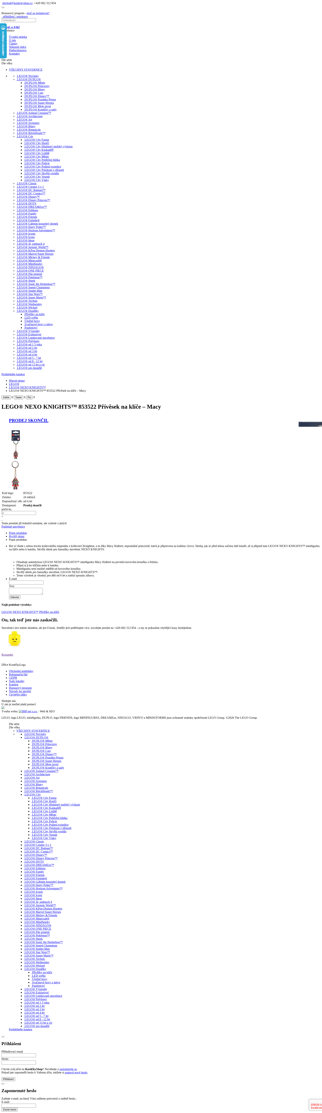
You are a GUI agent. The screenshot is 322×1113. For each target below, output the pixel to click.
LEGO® (14, 384)
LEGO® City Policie (37, 163)
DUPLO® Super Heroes (39, 102)
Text (11, 586)
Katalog (13, 684)
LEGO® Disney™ (28, 196)
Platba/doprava (17, 50)
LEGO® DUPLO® (29, 79)
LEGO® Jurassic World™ (32, 247)
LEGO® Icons (26, 237)
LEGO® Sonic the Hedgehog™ (36, 284)
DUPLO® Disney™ (37, 96)
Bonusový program (20, 687)
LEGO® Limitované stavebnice (36, 337)
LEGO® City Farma (37, 139)
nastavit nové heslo (76, 1072)
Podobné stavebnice (13, 526)
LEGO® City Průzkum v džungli (44, 170)
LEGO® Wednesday (29, 304)
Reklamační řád (18, 674)
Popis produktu (18, 533)
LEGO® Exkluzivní (29, 334)
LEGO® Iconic (26, 233)
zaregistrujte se (68, 1069)
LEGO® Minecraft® (29, 260)
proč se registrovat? (38, 13)
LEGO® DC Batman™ (31, 190)
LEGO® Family (27, 213)
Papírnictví (31, 327)
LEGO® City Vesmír (37, 176)
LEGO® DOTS (26, 203)
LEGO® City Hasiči (37, 143)
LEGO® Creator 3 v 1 (30, 186)
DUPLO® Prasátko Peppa (40, 99)
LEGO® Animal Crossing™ (34, 112)
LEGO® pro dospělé (29, 368)
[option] (61, 445)
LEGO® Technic (27, 300)
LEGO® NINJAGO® (30, 267)
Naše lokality (16, 681)
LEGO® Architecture (30, 116)
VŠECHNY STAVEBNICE (25, 69)
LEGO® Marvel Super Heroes (35, 253)
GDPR (13, 677)
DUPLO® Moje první (38, 106)
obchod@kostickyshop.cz (17, 3)
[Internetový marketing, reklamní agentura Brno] (28, 711)
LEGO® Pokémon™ (29, 277)
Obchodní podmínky (21, 671)
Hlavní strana (17, 380)
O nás (12, 40)
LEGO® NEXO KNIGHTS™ (27, 387)
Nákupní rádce (17, 46)
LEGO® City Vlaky (37, 180)
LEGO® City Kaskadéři (39, 149)
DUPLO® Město (35, 82)
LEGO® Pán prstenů (29, 274)
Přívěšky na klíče (35, 314)
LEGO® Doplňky (28, 310)
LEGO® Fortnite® (28, 220)
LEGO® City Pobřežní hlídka (42, 159)
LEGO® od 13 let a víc (31, 364)
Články (13, 43)
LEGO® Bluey (26, 126)
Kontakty (14, 53)
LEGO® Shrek (26, 280)
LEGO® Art (24, 119)
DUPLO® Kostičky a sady (41, 109)
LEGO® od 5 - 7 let (29, 357)
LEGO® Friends (27, 216)
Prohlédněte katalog (13, 374)
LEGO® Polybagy (28, 341)
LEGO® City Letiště (37, 153)
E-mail (13, 578)
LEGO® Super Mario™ (31, 297)
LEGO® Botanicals (29, 129)
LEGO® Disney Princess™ (33, 200)
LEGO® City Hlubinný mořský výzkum (48, 146)
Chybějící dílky (18, 694)
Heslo (4, 1058)
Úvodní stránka (18, 36)
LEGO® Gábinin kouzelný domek (37, 223)
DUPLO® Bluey (35, 89)
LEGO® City (25, 136)
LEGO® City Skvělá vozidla (42, 173)
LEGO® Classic (27, 183)
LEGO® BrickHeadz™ (31, 133)
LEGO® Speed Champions (33, 287)
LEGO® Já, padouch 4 (31, 243)
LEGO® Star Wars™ (30, 294)
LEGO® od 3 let (27, 351)
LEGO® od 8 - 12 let (29, 361)
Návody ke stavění (20, 691)
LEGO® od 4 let (27, 354)
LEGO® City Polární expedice (43, 166)
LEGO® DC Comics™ (31, 193)
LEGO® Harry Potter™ (31, 227)
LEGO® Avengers (28, 123)
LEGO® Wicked (27, 307)
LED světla (31, 317)
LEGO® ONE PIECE (30, 270)
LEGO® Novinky (28, 76)
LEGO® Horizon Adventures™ (36, 230)
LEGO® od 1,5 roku (29, 344)
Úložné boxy (32, 321)
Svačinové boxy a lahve (39, 324)
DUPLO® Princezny (37, 86)
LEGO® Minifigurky (29, 263)
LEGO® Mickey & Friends (33, 257)
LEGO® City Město (37, 156)
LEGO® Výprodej (28, 331)
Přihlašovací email (12, 1051)
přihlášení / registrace (14, 16)
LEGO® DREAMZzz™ (32, 206)
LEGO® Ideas (25, 240)
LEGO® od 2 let (27, 347)
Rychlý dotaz (16, 536)
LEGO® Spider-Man (29, 290)
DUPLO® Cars (34, 92)
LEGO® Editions (27, 210)
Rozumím (7, 654)
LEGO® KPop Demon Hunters (36, 250)
